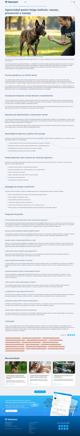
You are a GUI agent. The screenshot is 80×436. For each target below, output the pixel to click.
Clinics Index (31, 432)
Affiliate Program (32, 428)
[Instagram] (62, 426)
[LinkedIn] (65, 429)
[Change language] (74, 2)
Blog (25, 2)
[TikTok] (67, 426)
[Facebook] (59, 426)
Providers (31, 426)
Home (6, 6)
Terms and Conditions (33, 422)
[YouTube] (65, 426)
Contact (31, 429)
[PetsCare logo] (11, 2)
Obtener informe (11, 410)
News (10, 6)
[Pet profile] (71, 2)
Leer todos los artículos (40, 391)
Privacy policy (32, 423)
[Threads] (67, 429)
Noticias (15, 6)
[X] (62, 429)
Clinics (30, 431)
